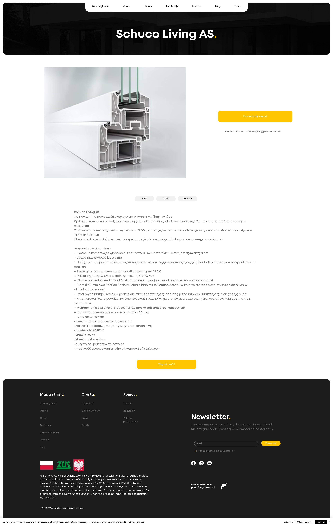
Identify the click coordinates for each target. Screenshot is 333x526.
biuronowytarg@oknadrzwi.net (263, 132)
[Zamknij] (329, 522)
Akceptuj (321, 522)
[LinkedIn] (209, 463)
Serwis (85, 425)
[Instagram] (201, 463)
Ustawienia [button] (288, 522)
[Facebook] (193, 463)
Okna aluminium (91, 411)
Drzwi (85, 418)
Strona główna (48, 404)
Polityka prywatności (136, 522)
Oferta (44, 411)
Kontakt (44, 440)
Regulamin (129, 411)
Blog (42, 447)
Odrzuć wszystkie (304, 522)
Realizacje (46, 425)
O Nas (43, 418)
